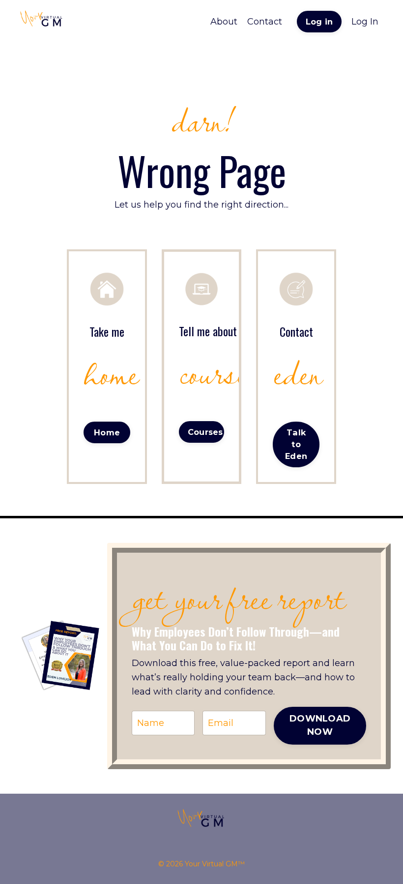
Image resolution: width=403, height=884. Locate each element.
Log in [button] (319, 22)
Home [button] (107, 432)
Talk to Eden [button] (296, 444)
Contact (264, 21)
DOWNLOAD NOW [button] (319, 725)
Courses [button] (205, 432)
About (223, 21)
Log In (364, 21)
